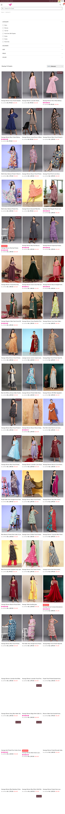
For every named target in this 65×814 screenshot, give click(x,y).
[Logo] (10, 4)
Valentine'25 (7, 12)
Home (2, 12)
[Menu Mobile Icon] (2, 5)
